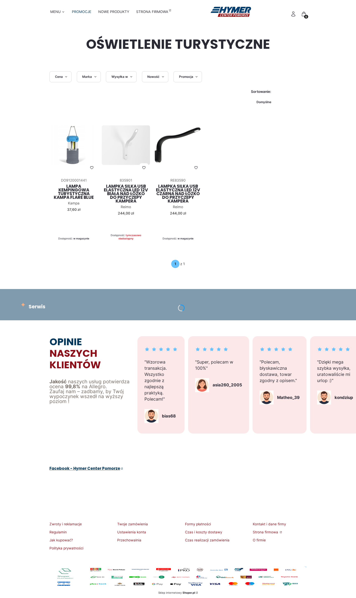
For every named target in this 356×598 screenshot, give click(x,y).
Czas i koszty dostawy (203, 532)
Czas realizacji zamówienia (207, 540)
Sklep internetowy (176, 592)
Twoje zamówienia (132, 524)
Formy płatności (198, 524)
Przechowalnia (129, 540)
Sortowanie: (261, 92)
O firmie (259, 540)
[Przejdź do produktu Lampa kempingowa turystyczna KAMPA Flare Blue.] (74, 145)
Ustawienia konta (131, 532)
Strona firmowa (266, 532)
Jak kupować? (61, 540)
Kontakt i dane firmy (269, 524)
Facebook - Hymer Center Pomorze (84, 468)
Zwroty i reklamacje (65, 524)
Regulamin (58, 532)
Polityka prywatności (66, 548)
